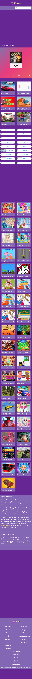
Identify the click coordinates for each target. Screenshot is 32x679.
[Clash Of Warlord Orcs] (23, 350)
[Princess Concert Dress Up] (8, 380)
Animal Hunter (6, 398)
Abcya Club (16, 655)
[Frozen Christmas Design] (23, 227)
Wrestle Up (20, 383)
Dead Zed (20, 459)
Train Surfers (5, 525)
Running (25, 158)
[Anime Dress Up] (23, 411)
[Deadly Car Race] (23, 396)
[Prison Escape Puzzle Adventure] (23, 442)
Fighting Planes (6, 414)
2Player (25, 129)
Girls (8, 636)
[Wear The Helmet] (8, 106)
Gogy (24, 630)
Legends (8, 154)
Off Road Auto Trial (23, 109)
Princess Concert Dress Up (10, 383)
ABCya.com (9, 129)
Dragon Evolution (22, 276)
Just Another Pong (23, 94)
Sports (8, 162)
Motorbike (4, 124)
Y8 (23, 138)
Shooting (9, 158)
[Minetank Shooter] (8, 442)
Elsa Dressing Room (8, 215)
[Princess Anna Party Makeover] (23, 212)
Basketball (8, 645)
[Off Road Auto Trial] (24, 106)
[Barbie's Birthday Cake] (8, 289)
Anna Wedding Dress (8, 245)
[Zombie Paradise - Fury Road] (8, 487)
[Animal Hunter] (8, 396)
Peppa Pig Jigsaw (7, 261)
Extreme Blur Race (23, 124)
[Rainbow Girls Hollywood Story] (23, 472)
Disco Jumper (21, 337)
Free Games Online (24, 636)
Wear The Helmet (6, 109)
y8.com (25, 134)
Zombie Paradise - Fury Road (11, 490)
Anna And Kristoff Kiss (9, 230)
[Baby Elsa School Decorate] (23, 319)
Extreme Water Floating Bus (10, 475)
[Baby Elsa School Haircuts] (23, 426)
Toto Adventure (7, 337)
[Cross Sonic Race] (8, 273)
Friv (7, 138)
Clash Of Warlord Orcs (24, 352)
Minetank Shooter (7, 444)
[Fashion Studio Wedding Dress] (8, 365)
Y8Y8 (7, 146)
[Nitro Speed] (8, 91)
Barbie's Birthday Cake (9, 291)
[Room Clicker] (23, 365)
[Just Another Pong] (24, 91)
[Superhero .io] (8, 426)
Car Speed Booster (23, 261)
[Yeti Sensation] (23, 289)
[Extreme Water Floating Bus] (8, 472)
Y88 (24, 146)
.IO (8, 642)
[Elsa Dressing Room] (8, 212)
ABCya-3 (24, 642)
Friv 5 (16, 658)
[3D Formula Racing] (8, 350)
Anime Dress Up (22, 414)
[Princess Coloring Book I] (23, 304)
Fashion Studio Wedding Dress (11, 368)
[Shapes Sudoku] (8, 457)
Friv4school (9, 150)
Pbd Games (16, 664)
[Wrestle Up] (23, 380)
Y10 (24, 142)
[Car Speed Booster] (23, 258)
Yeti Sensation (21, 291)
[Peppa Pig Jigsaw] (8, 258)
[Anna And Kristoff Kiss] (8, 227)
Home (2, 45)
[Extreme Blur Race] (24, 121)
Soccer (24, 639)
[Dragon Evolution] (23, 273)
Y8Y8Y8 (25, 150)
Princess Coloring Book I (9, 322)
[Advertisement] (16, 27)
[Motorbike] (8, 121)
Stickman (25, 154)
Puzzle (8, 633)
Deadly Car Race (22, 398)
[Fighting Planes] (8, 411)
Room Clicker (21, 368)
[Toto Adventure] (8, 335)
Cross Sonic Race (7, 276)
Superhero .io (6, 429)
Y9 (7, 142)
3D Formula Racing (8, 352)
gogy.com (9, 134)
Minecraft (8, 639)
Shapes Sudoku (7, 459)
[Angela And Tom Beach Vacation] (23, 243)
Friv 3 (16, 661)
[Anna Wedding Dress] (8, 243)
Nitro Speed (5, 94)
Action (24, 162)
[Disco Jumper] (23, 335)
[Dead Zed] (23, 457)
